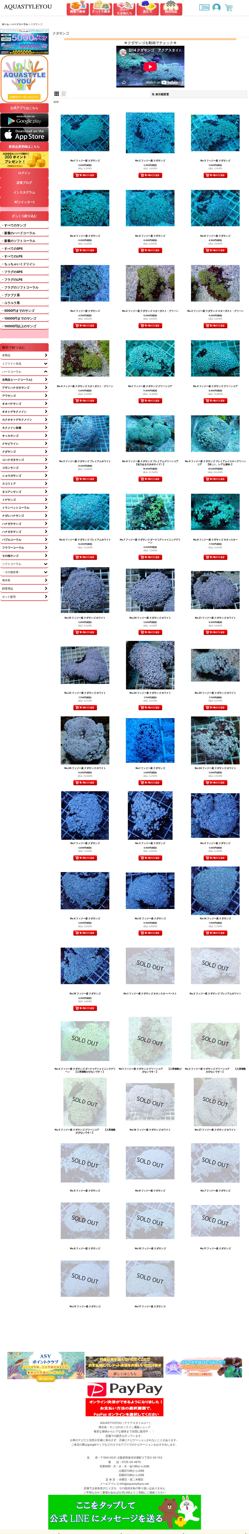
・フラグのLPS (11, 279)
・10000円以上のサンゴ (18, 326)
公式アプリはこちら (24, 108)
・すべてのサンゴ (13, 225)
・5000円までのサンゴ (17, 311)
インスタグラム (24, 192)
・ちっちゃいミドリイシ (18, 264)
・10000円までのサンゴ (18, 318)
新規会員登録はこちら (24, 146)
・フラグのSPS (12, 272)
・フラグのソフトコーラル (20, 287)
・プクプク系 (10, 295)
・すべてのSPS (12, 248)
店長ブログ (24, 182)
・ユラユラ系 (10, 303)
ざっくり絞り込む (24, 216)
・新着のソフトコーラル (18, 241)
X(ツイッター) (24, 202)
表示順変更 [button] (162, 94)
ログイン (24, 173)
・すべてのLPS (11, 256)
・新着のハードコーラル (18, 233)
